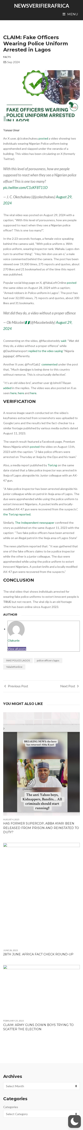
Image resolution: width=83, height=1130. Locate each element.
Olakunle (14, 640)
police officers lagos (48, 660)
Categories (10, 1107)
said (63, 340)
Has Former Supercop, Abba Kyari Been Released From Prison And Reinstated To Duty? (41, 828)
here (13, 393)
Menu (72, 14)
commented (49, 364)
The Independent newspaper (34, 522)
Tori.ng (52, 465)
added (7, 388)
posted (43, 138)
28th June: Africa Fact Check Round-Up (38, 954)
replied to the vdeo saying (45, 351)
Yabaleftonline (14, 666)
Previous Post (17, 686)
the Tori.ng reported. (17, 514)
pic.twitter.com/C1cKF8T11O (25, 187)
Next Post (68, 686)
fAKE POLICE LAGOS (18, 660)
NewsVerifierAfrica (41, 6)
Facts (7, 56)
